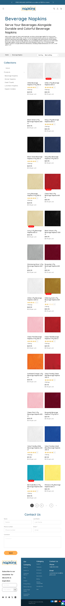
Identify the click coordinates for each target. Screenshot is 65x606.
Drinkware (38, 570)
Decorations (39, 576)
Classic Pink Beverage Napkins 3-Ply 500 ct (34, 337)
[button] (3, 8)
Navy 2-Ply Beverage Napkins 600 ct (52, 120)
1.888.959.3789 (53, 567)
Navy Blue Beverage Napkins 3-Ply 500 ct (51, 157)
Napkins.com (32, 603)
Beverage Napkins (11, 76)
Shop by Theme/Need (39, 582)
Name (5, 519)
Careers (25, 580)
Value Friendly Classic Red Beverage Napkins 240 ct (52, 375)
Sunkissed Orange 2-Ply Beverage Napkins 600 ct (35, 375)
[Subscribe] (15, 590)
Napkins (38, 564)
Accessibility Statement (27, 595)
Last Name (36, 519)
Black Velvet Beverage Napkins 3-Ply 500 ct (34, 157)
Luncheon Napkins (11, 86)
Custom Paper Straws (27, 590)
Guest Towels (9, 82)
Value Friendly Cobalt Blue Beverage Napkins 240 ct (52, 448)
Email (35, 526)
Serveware (38, 573)
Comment (7, 534)
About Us (26, 567)
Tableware (38, 567)
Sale (37, 589)
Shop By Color (39, 586)
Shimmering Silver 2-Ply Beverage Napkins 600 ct (35, 266)
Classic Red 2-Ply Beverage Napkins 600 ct (52, 195)
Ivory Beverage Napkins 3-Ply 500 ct (34, 194)
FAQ (25, 577)
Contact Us (26, 570)
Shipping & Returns (26, 574)
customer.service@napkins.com (56, 574)
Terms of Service (27, 586)
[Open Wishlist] (62, 603)
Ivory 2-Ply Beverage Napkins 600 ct (34, 231)
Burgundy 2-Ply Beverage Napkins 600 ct (52, 266)
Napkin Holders (10, 89)
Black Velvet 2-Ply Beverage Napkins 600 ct (34, 121)
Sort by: (40, 55)
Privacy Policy (27, 583)
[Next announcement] (53, 2)
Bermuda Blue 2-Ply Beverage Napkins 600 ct (34, 486)
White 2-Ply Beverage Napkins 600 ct (52, 84)
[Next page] (56, 505)
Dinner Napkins (10, 79)
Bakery (38, 579)
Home (7, 55)
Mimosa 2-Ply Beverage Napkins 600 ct (52, 486)
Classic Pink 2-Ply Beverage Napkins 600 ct (34, 414)
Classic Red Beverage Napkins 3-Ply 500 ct (52, 337)
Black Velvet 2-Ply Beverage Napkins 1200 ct (52, 232)
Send (11, 553)
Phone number (8, 526)
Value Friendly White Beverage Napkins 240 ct (34, 448)
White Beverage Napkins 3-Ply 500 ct (34, 84)
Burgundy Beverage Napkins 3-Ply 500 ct (51, 413)
